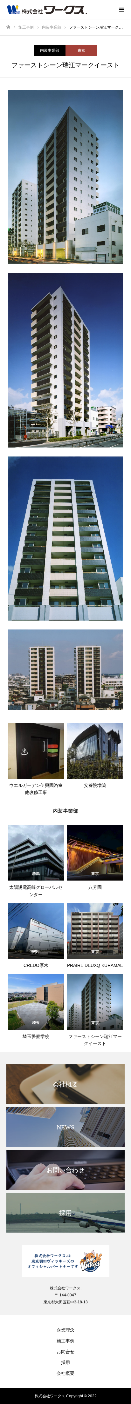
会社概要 (65, 1373)
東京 (81, 50)
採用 (65, 1362)
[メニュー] (121, 9)
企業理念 (65, 1330)
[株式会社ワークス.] (65, 1261)
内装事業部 (49, 50)
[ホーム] (8, 27)
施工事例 (65, 1340)
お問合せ (65, 1351)
